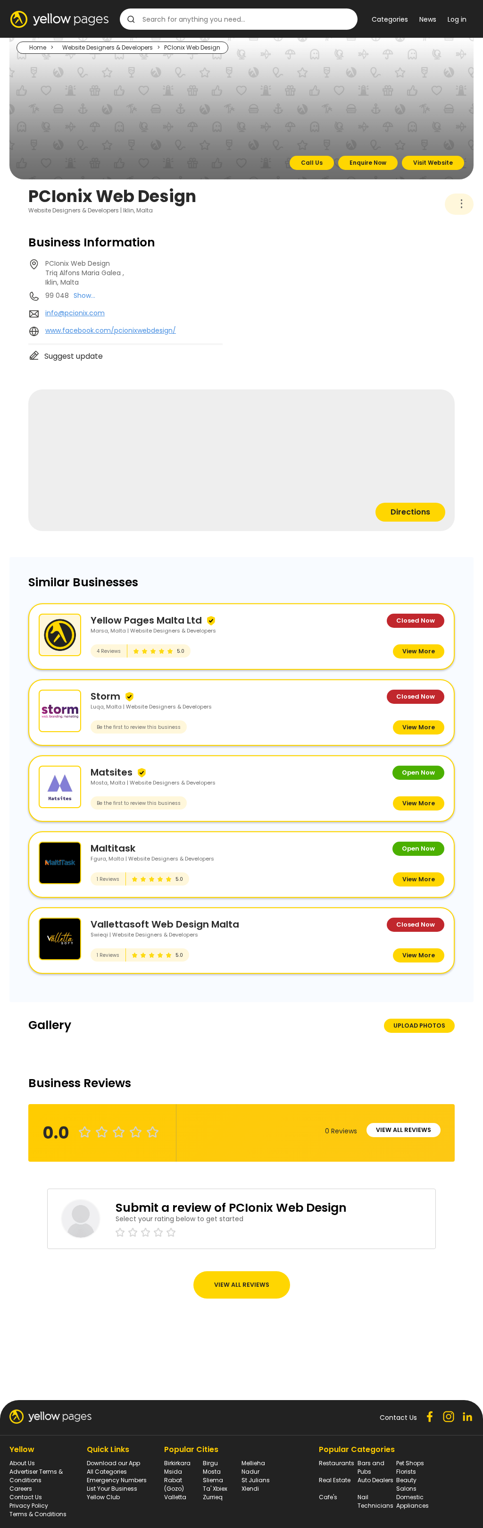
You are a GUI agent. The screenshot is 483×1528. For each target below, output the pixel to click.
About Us (22, 1463)
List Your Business (112, 1489)
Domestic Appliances (412, 1501)
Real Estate (334, 1480)
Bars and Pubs (371, 1467)
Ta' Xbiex (215, 1489)
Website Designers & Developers (107, 47)
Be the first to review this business (139, 727)
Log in (457, 19)
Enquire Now (368, 163)
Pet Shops (410, 1463)
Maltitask (113, 848)
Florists (406, 1472)
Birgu (210, 1463)
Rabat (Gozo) (174, 1484)
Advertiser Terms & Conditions (36, 1476)
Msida (173, 1472)
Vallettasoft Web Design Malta (165, 924)
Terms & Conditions (38, 1514)
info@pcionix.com (75, 313)
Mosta (212, 1472)
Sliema (213, 1480)
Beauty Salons (406, 1484)
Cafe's (328, 1497)
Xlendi (250, 1489)
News (427, 19)
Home (37, 47)
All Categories (107, 1472)
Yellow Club (103, 1497)
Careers (20, 1489)
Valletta (175, 1497)
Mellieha (253, 1463)
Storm (105, 696)
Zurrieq (213, 1497)
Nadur (250, 1472)
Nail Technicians (375, 1501)
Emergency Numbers (117, 1480)
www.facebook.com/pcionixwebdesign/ (110, 330)
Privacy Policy (28, 1506)
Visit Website (433, 163)
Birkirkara (177, 1463)
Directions (410, 512)
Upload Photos (419, 1025)
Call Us (312, 163)
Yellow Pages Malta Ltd (146, 620)
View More (418, 651)
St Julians (256, 1480)
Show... (84, 295)
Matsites (112, 772)
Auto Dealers (375, 1480)
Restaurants (336, 1463)
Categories (390, 19)
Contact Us (25, 1497)
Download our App (113, 1463)
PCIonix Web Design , (84, 273)
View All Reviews (403, 1130)
